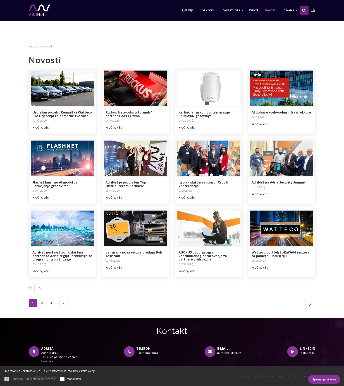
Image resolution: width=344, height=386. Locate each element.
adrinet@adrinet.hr (229, 352)
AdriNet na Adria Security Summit (279, 182)
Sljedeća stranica (310, 304)
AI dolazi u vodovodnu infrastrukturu (281, 112)
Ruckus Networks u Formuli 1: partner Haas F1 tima (129, 114)
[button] (304, 10)
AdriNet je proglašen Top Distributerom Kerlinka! (126, 184)
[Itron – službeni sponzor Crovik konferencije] (208, 158)
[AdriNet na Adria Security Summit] (281, 158)
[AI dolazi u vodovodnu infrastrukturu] (281, 88)
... (57, 303)
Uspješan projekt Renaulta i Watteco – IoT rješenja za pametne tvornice (62, 114)
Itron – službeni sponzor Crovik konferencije (203, 184)
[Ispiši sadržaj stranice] (30, 288)
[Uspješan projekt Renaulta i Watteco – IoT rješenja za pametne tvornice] (62, 88)
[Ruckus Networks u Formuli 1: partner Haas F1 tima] (135, 88)
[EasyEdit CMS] (39, 10)
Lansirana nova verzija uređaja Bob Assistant (134, 254)
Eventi (253, 10)
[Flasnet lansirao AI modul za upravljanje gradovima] (62, 158)
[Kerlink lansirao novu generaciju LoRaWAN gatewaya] (208, 88)
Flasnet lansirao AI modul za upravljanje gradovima (55, 184)
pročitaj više (40, 127)
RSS (39, 288)
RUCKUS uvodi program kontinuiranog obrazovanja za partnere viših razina (202, 256)
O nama (289, 10)
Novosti (270, 10)
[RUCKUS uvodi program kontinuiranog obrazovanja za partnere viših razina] (208, 228)
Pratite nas (307, 352)
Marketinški (74, 379)
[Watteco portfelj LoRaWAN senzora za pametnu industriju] (281, 228)
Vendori (208, 10)
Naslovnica (35, 46)
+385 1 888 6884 (147, 352)
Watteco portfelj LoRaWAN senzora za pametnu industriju (280, 254)
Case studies (231, 10)
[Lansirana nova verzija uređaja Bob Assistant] (135, 228)
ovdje (91, 371)
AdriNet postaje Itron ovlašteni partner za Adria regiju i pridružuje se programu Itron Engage (62, 256)
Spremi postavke (324, 379)
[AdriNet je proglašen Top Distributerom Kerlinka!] (135, 158)
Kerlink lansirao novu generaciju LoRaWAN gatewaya (204, 114)
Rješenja (188, 10)
